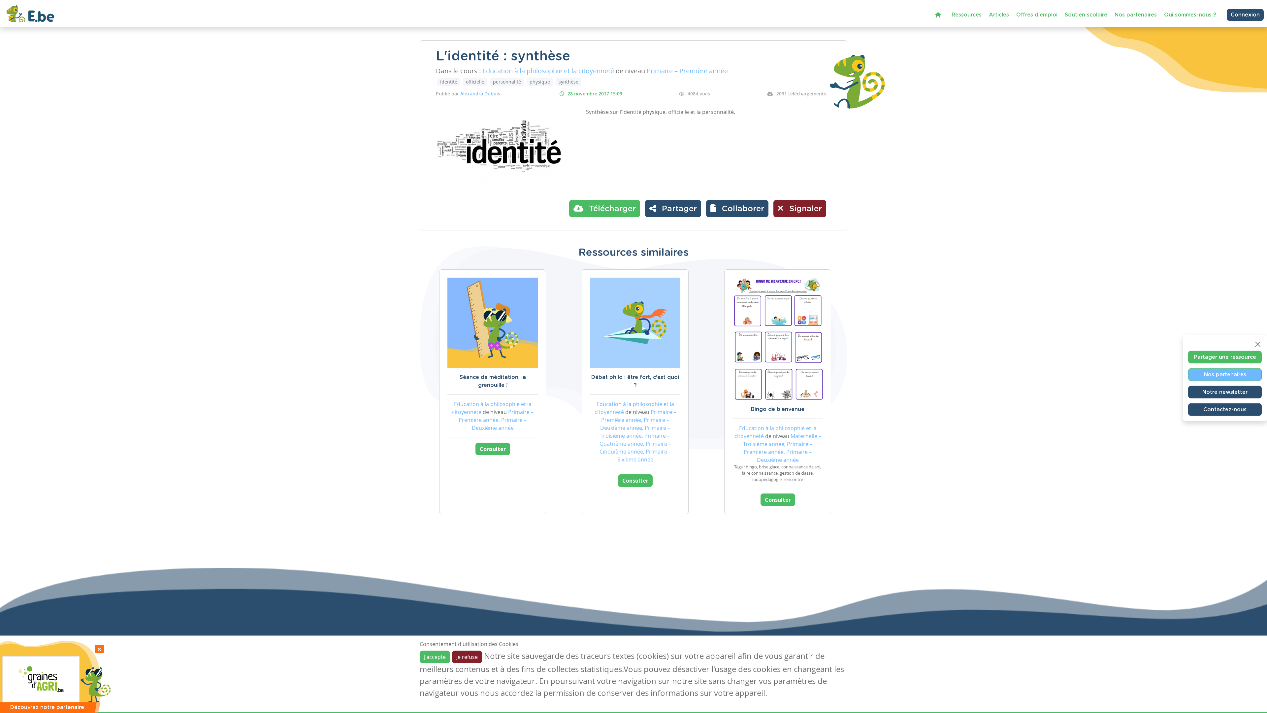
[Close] (1258, 344)
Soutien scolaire (1086, 14)
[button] (737, 208)
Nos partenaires (1136, 14)
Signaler (804, 209)
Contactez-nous (1225, 409)
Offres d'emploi (1036, 14)
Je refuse (467, 657)
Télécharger (611, 209)
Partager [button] (678, 209)
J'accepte (435, 657)
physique (540, 82)
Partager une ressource (1225, 357)
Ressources (967, 14)
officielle (475, 82)
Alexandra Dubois (480, 93)
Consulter (493, 449)
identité (448, 82)
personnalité (507, 82)
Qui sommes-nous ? (1190, 14)
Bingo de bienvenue (777, 409)
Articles (999, 14)
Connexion (1245, 14)
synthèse (568, 82)
